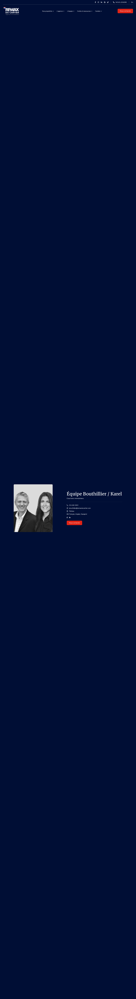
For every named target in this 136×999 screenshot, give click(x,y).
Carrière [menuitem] (97, 11)
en (132, 2)
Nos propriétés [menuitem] (47, 11)
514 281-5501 (73, 505)
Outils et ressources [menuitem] (84, 11)
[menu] (48, 11)
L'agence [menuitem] (60, 11)
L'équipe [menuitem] (70, 11)
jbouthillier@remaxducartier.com (80, 508)
